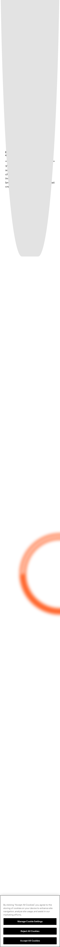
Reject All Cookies (30, 931)
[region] (30, 921)
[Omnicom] (27, 8)
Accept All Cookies (30, 940)
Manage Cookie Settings (30, 921)
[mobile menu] (53, 7)
